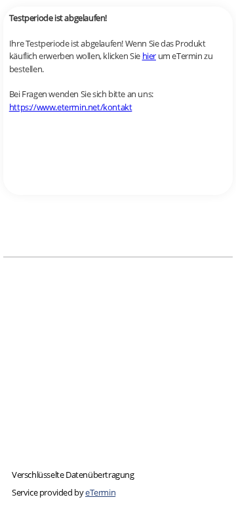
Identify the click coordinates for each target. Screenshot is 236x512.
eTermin (100, 492)
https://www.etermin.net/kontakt (70, 107)
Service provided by (63, 492)
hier (149, 56)
